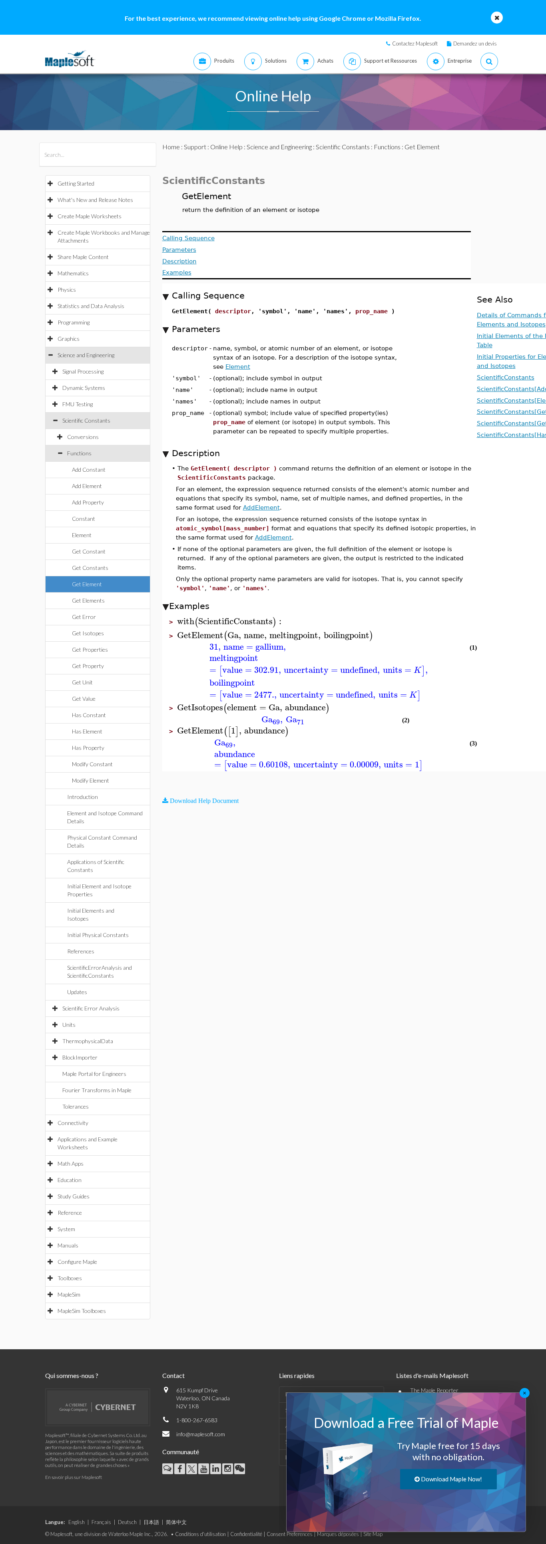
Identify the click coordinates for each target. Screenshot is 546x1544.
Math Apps (71, 1163)
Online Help (226, 146)
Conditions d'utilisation (200, 1534)
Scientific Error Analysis (91, 1008)
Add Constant (89, 469)
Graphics (69, 338)
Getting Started (76, 183)
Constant (83, 518)
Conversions (83, 436)
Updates (77, 991)
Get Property (88, 665)
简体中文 (176, 1522)
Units (69, 1024)
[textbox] (230, 621)
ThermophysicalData (87, 1041)
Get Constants (90, 567)
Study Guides (74, 1196)
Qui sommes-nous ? (71, 1375)
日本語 (151, 1522)
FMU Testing (77, 404)
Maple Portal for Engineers (94, 1073)
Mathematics (73, 273)
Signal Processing (83, 371)
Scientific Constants (86, 420)
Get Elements (88, 600)
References (80, 951)
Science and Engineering (86, 355)
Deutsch (127, 1522)
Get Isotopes (88, 633)
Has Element (87, 731)
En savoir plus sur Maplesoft (73, 1477)
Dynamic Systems (83, 387)
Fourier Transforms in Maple (97, 1090)
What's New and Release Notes (95, 199)
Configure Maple (77, 1261)
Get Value (84, 698)
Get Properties (90, 649)
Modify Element (90, 780)
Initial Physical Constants (98, 934)
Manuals (68, 1245)
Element (82, 535)
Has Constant (89, 715)
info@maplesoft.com (200, 1434)
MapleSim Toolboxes (82, 1310)
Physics (67, 289)
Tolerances (75, 1106)
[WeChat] (239, 1468)
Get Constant (89, 551)
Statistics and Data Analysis (91, 305)
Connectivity (73, 1122)
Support (195, 146)
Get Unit (82, 682)
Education (70, 1179)
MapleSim (69, 1294)
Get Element (87, 584)
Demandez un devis (475, 43)
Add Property (88, 502)
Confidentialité (246, 1534)
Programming (74, 322)
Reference (70, 1212)
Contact (173, 1375)
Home (171, 146)
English (76, 1522)
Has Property (88, 747)
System (66, 1229)
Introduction (82, 796)
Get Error (84, 616)
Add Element (87, 485)
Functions (79, 453)
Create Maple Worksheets (90, 216)
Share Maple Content (83, 256)
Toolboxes (70, 1278)
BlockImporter (80, 1057)
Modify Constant (92, 764)
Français (101, 1522)
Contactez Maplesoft (415, 43)
